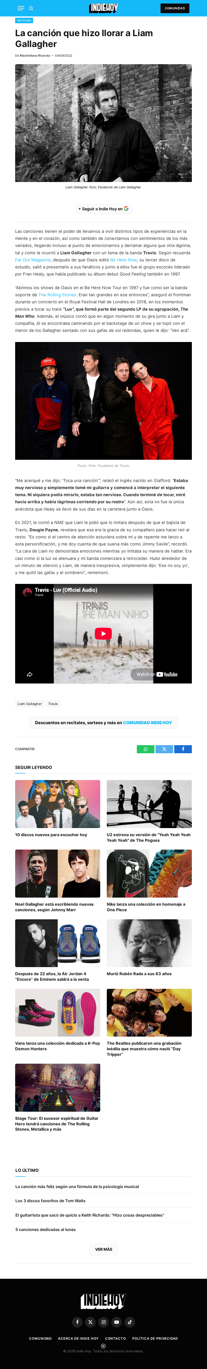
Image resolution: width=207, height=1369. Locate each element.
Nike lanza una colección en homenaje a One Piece (146, 907)
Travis (53, 704)
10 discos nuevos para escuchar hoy (51, 834)
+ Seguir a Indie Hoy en (101, 208)
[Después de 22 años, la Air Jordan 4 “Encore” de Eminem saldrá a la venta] (57, 943)
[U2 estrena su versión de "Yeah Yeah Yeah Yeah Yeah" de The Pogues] (149, 804)
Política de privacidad (155, 1338)
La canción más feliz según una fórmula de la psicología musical (77, 1186)
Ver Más (103, 1249)
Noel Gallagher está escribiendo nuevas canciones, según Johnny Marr (54, 907)
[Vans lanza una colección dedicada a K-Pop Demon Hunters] (57, 1013)
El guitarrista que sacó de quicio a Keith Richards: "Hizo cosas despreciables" (89, 1215)
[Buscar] (30, 8)
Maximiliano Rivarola (35, 55)
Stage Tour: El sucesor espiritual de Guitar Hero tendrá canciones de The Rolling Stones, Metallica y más (56, 1124)
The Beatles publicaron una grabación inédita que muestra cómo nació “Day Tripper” (144, 1049)
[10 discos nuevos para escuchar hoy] (57, 804)
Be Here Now (123, 259)
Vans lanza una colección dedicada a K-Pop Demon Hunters (57, 1046)
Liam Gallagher (30, 704)
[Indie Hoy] (103, 8)
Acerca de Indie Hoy (78, 1338)
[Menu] (21, 8)
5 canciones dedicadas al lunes (45, 1229)
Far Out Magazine (32, 259)
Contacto (115, 1338)
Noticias (24, 20)
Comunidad (175, 8)
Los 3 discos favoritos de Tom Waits (50, 1200)
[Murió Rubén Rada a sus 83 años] (149, 943)
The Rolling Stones (57, 294)
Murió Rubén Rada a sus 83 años (139, 973)
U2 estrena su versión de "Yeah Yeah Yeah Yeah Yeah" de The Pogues (149, 837)
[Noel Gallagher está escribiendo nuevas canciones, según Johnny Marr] (57, 874)
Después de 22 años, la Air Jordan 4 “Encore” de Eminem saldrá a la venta (52, 976)
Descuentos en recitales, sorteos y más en (103, 722)
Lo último (27, 1170)
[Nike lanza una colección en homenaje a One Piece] (149, 874)
